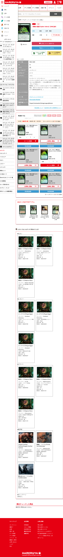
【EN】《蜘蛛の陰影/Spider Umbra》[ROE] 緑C (32, 174)
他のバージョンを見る (47, 48)
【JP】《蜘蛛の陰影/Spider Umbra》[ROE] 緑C (32, 126)
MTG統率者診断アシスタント (45, 533)
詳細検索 (47, 2)
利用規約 (26, 525)
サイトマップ (13, 521)
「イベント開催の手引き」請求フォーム (45, 536)
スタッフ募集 (27, 527)
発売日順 (39, 121)
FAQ (11, 546)
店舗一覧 (6, 28)
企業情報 (26, 533)
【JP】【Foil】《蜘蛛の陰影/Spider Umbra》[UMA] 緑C (55, 151)
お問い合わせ (7, 39)
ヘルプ (6, 35)
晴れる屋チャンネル (43, 527)
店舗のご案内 (13, 540)
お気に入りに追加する (47, 43)
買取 (5, 9)
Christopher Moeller (34, 99)
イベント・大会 (13, 538)
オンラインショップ (13, 525)
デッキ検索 (7, 17)
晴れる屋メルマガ (42, 529)
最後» (59, 121)
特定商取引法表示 (27, 529)
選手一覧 (6, 24)
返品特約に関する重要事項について (53, 107)
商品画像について (39, 107)
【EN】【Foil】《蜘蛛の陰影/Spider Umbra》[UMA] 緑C (55, 175)
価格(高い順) (32, 121)
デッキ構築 (7, 20)
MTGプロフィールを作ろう (45, 531)
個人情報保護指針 (27, 531)
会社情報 (26, 521)
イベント (6, 32)
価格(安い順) (25, 121)
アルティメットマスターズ (36, 97)
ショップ (6, 6)
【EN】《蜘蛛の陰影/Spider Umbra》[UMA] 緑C (32, 150)
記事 (5, 13)
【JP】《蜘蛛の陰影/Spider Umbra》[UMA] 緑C (54, 126)
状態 (33, 31)
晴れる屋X (40, 525)
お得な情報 (40, 521)
